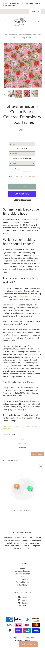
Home (6, 35)
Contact (22, 577)
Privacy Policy (23, 579)
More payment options (22, 200)
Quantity (18, 169)
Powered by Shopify (22, 640)
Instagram (23, 603)
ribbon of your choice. (26, 296)
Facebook (23, 597)
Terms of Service (22, 582)
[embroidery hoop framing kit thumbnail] (34, 93)
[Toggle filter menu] (41, 466)
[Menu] (5, 21)
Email (23, 606)
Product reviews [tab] (10, 460)
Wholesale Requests (22, 571)
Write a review (37, 454)
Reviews (28, 644)
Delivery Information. (22, 574)
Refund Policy (22, 585)
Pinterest (23, 600)
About (22, 568)
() (35, 11)
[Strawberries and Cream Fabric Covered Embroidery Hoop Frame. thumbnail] (11, 93)
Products (13, 35)
